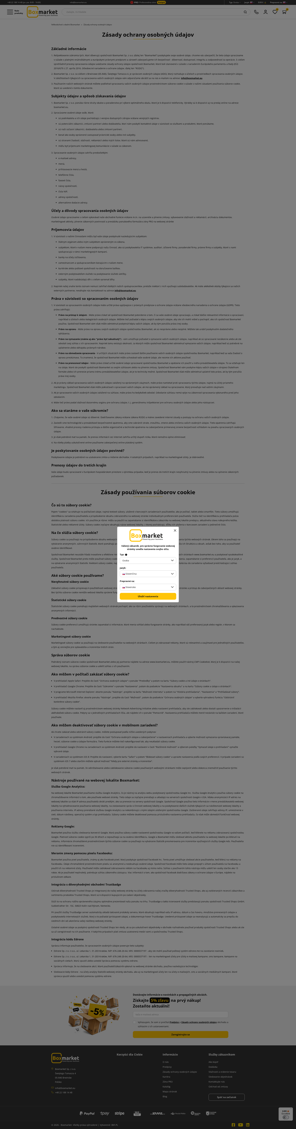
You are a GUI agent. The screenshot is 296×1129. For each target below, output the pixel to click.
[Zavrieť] (175, 530)
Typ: (122, 554)
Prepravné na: (127, 581)
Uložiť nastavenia (148, 596)
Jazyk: (123, 568)
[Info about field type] (126, 554)
